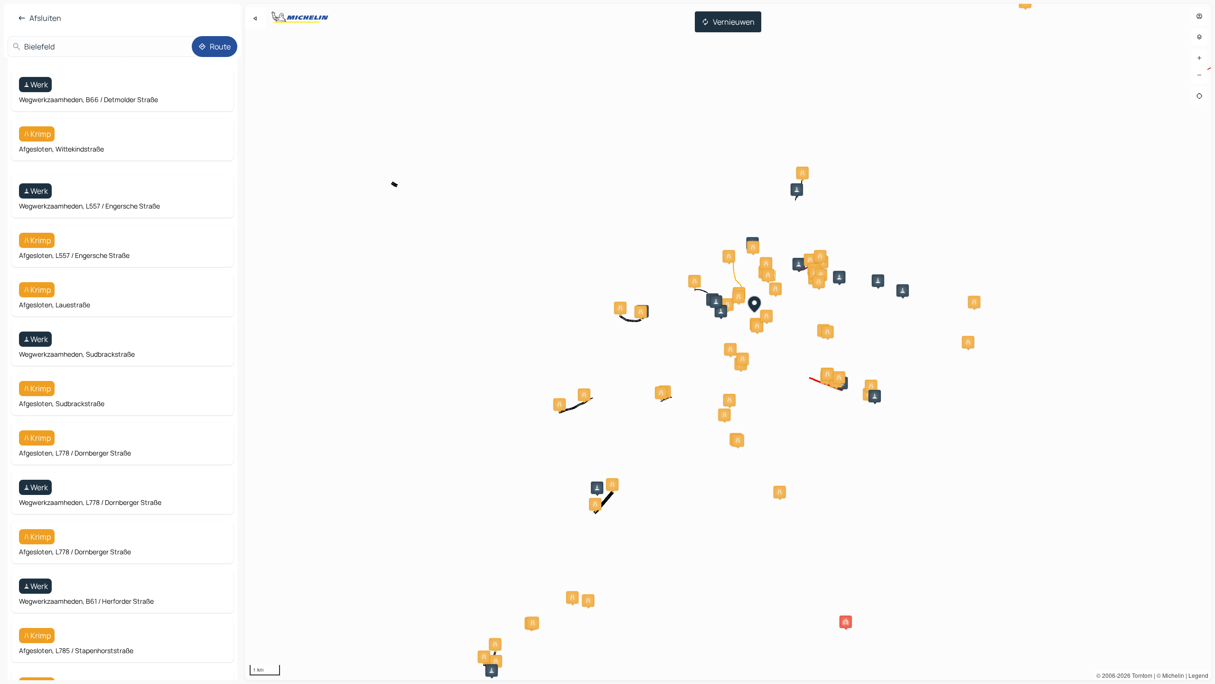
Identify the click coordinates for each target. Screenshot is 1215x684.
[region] (728, 342)
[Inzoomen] (1199, 57)
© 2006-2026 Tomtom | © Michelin (1140, 675)
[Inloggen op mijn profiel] (1199, 16)
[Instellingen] (1199, 37)
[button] (797, 189)
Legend (1198, 675)
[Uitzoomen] (1199, 75)
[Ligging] (1199, 95)
